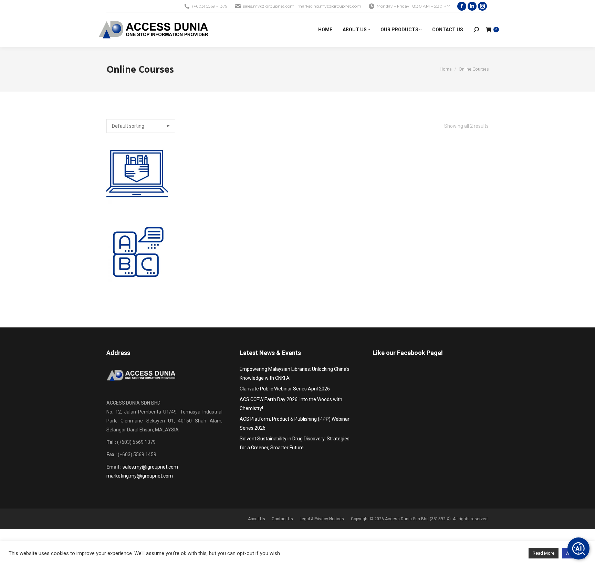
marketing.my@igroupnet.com (139, 476)
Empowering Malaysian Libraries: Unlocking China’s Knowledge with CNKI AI (294, 373)
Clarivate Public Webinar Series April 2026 (285, 388)
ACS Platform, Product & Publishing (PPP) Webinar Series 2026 (294, 423)
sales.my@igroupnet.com (150, 467)
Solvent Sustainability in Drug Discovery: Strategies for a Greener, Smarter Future (294, 443)
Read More (543, 553)
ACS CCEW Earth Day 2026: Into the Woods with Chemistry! (291, 404)
